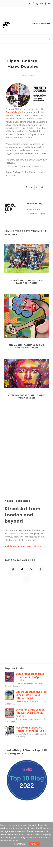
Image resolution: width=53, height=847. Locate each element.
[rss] (49, 3)
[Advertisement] (26, 462)
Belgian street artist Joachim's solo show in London (26, 346)
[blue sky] (26, 579)
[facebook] (45, 3)
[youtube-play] (41, 3)
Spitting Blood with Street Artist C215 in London (27, 396)
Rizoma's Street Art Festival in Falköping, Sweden (26, 281)
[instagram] (37, 3)
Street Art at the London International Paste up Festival (30, 713)
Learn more (19, 844)
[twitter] (29, 3)
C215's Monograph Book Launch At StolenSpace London (30, 677)
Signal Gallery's (13, 112)
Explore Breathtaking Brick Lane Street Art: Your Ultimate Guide (31, 695)
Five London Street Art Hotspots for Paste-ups (30, 729)
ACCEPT (35, 844)
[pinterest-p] (33, 3)
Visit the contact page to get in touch (23, 546)
